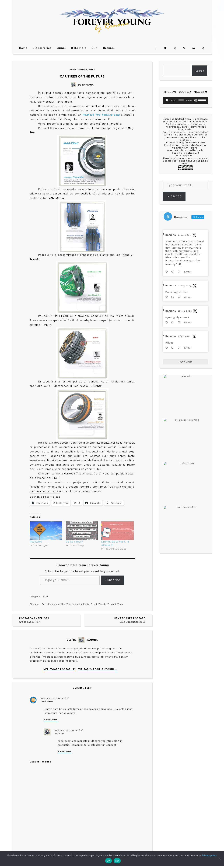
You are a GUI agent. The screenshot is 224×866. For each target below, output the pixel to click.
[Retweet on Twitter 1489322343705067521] (173, 348)
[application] (185, 100)
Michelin (77, 604)
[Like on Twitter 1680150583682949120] (180, 272)
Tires (120, 604)
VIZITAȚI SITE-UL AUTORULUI (97, 669)
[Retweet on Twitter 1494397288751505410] (173, 322)
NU (117, 860)
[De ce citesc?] (82, 530)
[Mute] (195, 100)
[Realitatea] (46, 530)
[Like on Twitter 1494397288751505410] (180, 322)
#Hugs (169, 342)
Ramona (59, 733)
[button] (82, 161)
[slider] (202, 100)
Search (199, 70)
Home (23, 48)
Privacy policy (209, 855)
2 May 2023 (184, 285)
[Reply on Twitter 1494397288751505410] (167, 322)
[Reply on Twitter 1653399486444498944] (167, 297)
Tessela (102, 604)
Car (44, 604)
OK (108, 860)
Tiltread (112, 604)
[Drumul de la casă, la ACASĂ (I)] (117, 530)
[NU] (219, 858)
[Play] (167, 100)
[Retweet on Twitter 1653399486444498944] (173, 297)
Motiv (86, 604)
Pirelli (94, 604)
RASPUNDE (51, 719)
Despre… (109, 48)
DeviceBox (46, 701)
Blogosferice (42, 48)
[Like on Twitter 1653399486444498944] (180, 297)
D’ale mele (78, 48)
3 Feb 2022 (184, 336)
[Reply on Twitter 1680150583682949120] (167, 272)
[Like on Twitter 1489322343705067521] (180, 348)
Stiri (95, 48)
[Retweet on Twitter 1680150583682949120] (173, 272)
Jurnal (61, 48)
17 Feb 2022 (185, 311)
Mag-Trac (66, 604)
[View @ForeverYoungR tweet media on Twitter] (180, 264)
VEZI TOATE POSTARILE (59, 669)
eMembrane (53, 604)
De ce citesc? (74, 541)
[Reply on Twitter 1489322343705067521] (167, 348)
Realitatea (36, 541)
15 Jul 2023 (184, 235)
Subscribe (113, 580)
